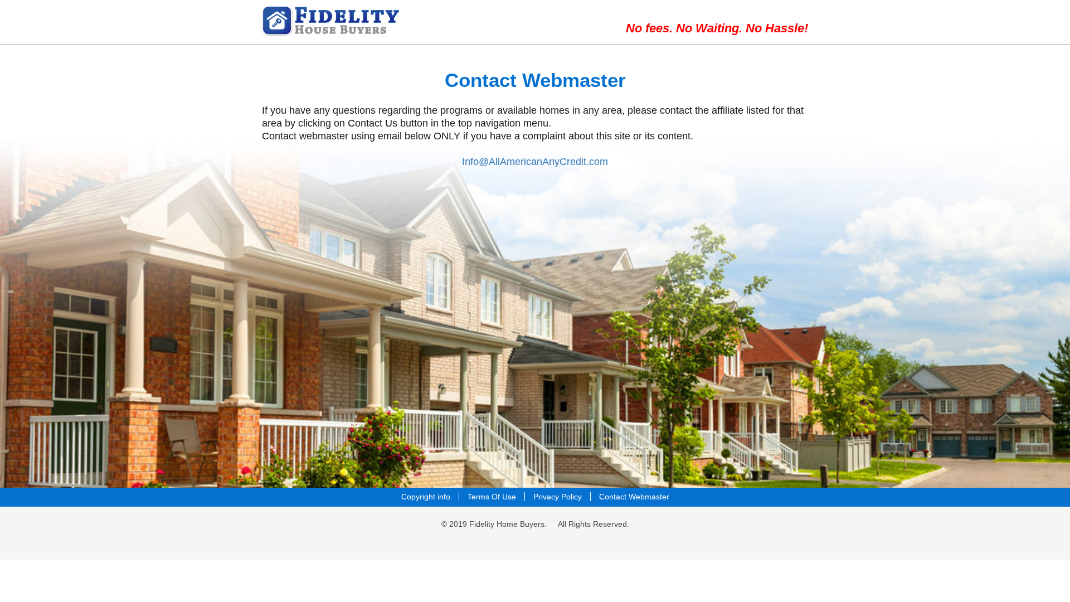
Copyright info (425, 496)
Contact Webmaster (634, 496)
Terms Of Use (492, 496)
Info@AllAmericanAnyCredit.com (535, 161)
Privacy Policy (557, 496)
